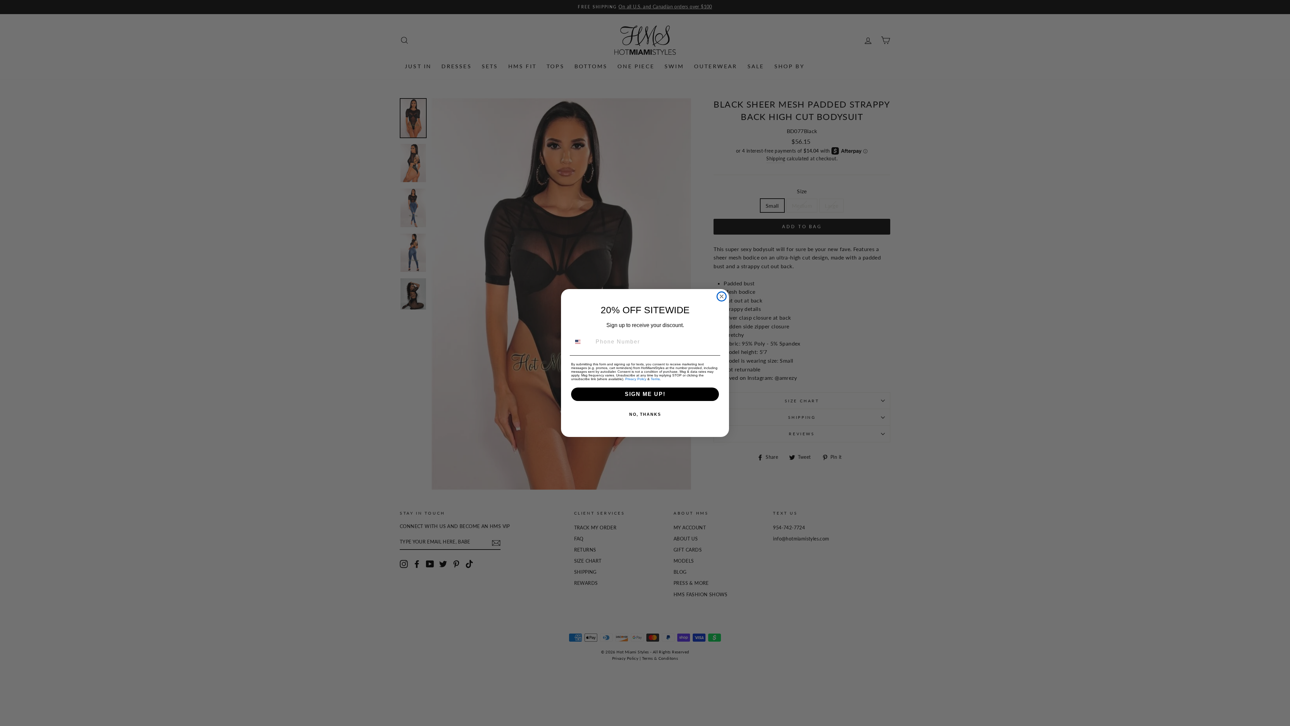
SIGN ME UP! (645, 394)
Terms (655, 379)
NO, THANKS (645, 414)
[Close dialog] (722, 296)
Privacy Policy (635, 379)
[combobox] (581, 341)
